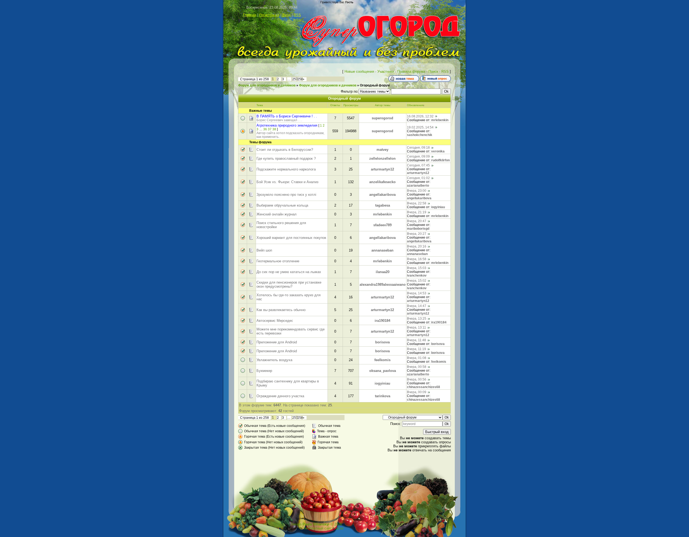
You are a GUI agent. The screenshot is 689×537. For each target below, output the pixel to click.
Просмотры (350, 105)
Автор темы (382, 105)
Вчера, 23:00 (416, 191)
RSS (297, 15)
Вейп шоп (264, 250)
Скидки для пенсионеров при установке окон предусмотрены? (288, 284)
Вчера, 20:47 (416, 221)
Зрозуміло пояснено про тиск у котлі (286, 195)
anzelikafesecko (382, 182)
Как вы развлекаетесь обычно (280, 310)
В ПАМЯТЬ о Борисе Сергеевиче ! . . (286, 116)
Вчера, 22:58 (416, 203)
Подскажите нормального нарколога (286, 169)
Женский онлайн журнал (276, 214)
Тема (259, 105)
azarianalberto (418, 185)
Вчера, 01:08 (416, 358)
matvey (382, 150)
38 (274, 129)
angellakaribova (382, 195)
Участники (385, 71)
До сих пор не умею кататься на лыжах (288, 272)
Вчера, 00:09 (416, 392)
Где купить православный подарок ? (286, 158)
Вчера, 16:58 (416, 259)
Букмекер (264, 371)
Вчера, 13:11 (416, 327)
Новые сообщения (359, 71)
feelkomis (382, 360)
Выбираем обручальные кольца (282, 205)
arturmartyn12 (382, 169)
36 (265, 129)
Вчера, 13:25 (416, 318)
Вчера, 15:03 (416, 268)
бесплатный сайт (318, 528)
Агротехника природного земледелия (286, 125)
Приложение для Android (276, 342)
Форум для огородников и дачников (267, 85)
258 (300, 79)
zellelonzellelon (382, 158)
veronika (438, 151)
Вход (286, 15)
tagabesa (382, 205)
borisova (382, 342)
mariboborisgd (418, 229)
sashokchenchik (419, 135)
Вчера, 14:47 (416, 306)
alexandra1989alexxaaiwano (383, 285)
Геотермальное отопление (277, 261)
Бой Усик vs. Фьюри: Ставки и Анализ (287, 182)
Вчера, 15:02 (416, 281)
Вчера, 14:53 (416, 293)
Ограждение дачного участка (280, 396)
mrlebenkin (439, 120)
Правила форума (411, 71)
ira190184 (382, 321)
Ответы (335, 105)
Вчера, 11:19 (416, 349)
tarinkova (382, 396)
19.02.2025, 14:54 (420, 127)
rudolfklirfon (440, 160)
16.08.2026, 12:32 (420, 116)
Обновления (415, 105)
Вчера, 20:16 (416, 246)
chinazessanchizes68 (423, 387)
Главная (249, 15)
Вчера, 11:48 (416, 340)
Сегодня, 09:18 (418, 147)
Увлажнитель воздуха (274, 360)
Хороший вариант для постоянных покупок (291, 238)
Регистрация (269, 15)
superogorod (382, 118)
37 (270, 129)
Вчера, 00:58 (416, 367)
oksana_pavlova (382, 371)
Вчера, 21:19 (416, 212)
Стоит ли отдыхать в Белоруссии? (284, 150)
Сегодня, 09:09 (418, 156)
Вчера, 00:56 (416, 379)
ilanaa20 (382, 272)
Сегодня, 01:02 (418, 178)
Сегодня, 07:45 (418, 165)
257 (295, 79)
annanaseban (382, 250)
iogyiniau (438, 207)
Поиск (433, 71)
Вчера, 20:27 (416, 234)
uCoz (340, 528)
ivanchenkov (417, 275)
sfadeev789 (382, 225)
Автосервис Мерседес (274, 321)
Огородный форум (375, 85)
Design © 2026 (316, 524)
